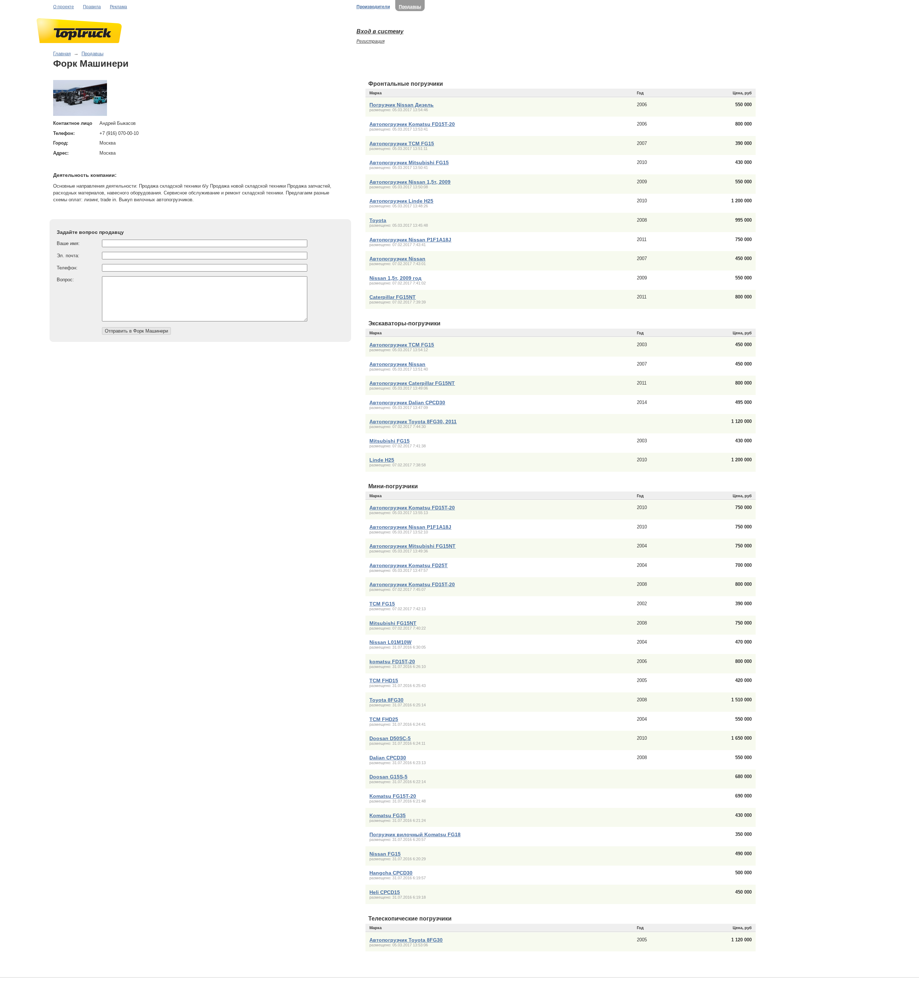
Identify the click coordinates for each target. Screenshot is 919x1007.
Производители (373, 6)
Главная (62, 53)
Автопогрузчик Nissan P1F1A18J (410, 240)
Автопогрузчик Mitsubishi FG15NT (412, 546)
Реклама (118, 6)
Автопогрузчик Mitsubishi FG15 (409, 162)
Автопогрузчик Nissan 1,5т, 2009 (410, 182)
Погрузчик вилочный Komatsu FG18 (415, 834)
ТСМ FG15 (382, 604)
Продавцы (410, 6)
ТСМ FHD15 (383, 680)
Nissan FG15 (385, 854)
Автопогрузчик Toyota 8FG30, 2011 (413, 421)
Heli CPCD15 (384, 892)
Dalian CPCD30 (387, 758)
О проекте (63, 6)
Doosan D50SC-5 (390, 738)
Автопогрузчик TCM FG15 (401, 345)
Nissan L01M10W (390, 642)
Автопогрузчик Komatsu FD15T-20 (412, 124)
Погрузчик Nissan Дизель (401, 105)
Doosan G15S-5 (388, 777)
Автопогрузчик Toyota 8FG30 (406, 940)
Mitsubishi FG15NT (392, 623)
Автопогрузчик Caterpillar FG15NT (412, 383)
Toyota (377, 220)
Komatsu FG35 (387, 815)
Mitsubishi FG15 (389, 441)
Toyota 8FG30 (386, 700)
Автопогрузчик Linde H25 (401, 201)
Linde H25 (381, 460)
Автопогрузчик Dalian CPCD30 (407, 402)
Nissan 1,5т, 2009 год (395, 278)
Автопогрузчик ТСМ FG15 (401, 143)
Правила (92, 6)
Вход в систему (379, 31)
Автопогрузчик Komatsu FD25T (408, 565)
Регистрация (370, 41)
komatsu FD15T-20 (392, 661)
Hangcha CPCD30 (390, 873)
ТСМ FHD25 (383, 719)
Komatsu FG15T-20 (392, 796)
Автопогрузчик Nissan (397, 259)
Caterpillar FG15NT (392, 297)
